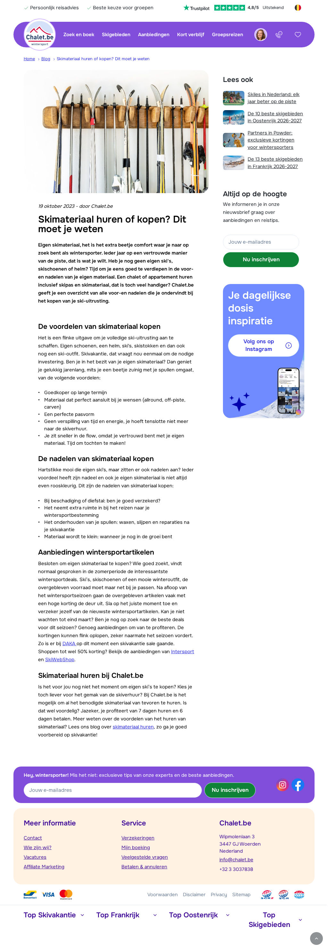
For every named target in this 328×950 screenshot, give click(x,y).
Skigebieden (116, 34)
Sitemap (241, 894)
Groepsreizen (227, 34)
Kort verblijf (190, 34)
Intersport (182, 651)
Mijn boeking (135, 847)
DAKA (69, 643)
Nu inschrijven (261, 259)
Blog (45, 58)
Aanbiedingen (153, 34)
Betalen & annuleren (144, 867)
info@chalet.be (236, 860)
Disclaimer (194, 894)
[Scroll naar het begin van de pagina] (316, 938)
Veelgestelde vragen (144, 857)
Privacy (219, 894)
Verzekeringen (137, 838)
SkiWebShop (59, 659)
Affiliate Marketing (44, 867)
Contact (33, 838)
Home (29, 58)
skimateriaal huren (133, 727)
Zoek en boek (78, 34)
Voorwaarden (162, 894)
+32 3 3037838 (236, 869)
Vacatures (35, 857)
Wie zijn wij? (38, 847)
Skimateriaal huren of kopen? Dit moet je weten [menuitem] (103, 58)
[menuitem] (32, 59)
